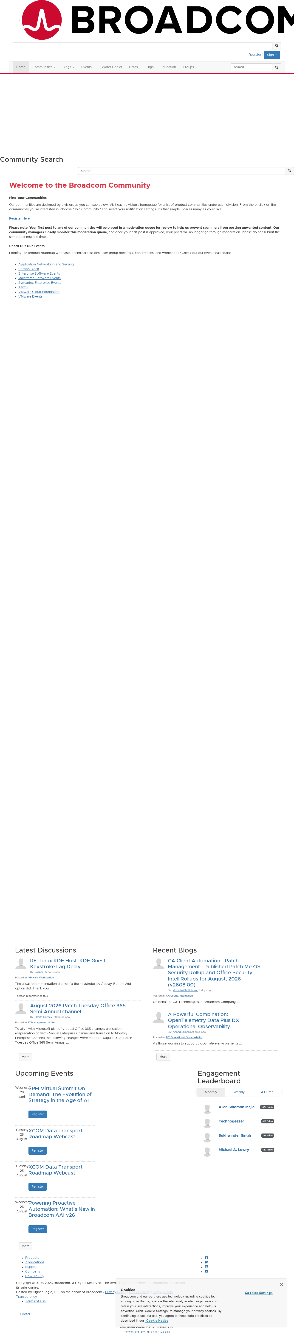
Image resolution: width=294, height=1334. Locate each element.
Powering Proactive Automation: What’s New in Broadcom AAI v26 (61, 1209)
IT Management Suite (41, 1022)
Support (31, 1267)
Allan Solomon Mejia (236, 1107)
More (25, 1057)
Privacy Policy (115, 1292)
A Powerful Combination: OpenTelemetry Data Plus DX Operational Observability (203, 1020)
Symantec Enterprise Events (39, 282)
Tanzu (23, 287)
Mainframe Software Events (39, 278)
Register (255, 54)
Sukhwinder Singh (235, 1135)
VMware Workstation (41, 977)
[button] (276, 46)
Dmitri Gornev (43, 1017)
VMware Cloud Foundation (38, 292)
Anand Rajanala (182, 1032)
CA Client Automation (179, 995)
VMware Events (30, 296)
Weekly (239, 1092)
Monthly (211, 1092)
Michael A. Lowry (234, 1150)
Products (32, 1257)
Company (32, 1271)
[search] (276, 67)
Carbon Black (28, 269)
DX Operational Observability (184, 1037)
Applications (34, 1262)
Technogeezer (231, 1121)
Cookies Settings (259, 1293)
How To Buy (34, 1276)
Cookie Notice (156, 1320)
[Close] (281, 1284)
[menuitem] (256, 54)
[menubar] (256, 54)
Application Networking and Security (46, 264)
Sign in (272, 55)
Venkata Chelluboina (185, 990)
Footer (25, 1314)
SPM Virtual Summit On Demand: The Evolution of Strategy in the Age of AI (60, 1094)
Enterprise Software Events (39, 273)
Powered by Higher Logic (147, 1332)
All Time (267, 1092)
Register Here (19, 218)
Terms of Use (35, 1301)
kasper (39, 972)
